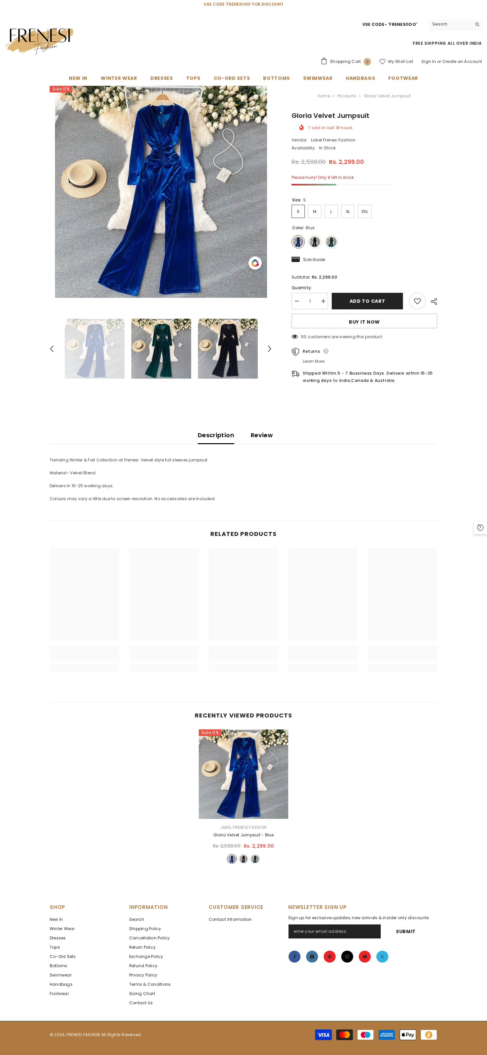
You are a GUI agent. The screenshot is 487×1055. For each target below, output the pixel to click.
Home (324, 96)
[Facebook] (294, 956)
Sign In (428, 61)
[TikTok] (347, 956)
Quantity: (302, 287)
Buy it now (364, 322)
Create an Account (462, 61)
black (243, 859)
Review (262, 435)
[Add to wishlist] (417, 301)
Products (347, 96)
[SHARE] (431, 301)
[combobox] (450, 24)
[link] (84, 656)
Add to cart (369, 301)
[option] (161, 192)
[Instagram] (312, 956)
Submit (406, 931)
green (255, 859)
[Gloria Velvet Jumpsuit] (243, 774)
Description (216, 435)
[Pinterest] (329, 956)
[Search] (455, 24)
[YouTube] (364, 956)
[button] (52, 349)
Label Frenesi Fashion (333, 140)
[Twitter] (382, 956)
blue (232, 859)
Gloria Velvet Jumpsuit (243, 835)
